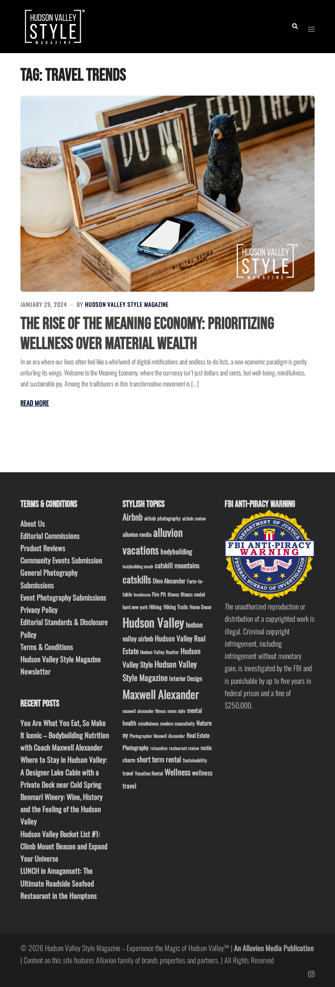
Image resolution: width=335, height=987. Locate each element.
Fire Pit (159, 594)
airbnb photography (162, 518)
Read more (34, 403)
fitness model (193, 594)
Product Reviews (42, 548)
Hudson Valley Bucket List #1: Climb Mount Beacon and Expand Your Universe (63, 846)
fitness (173, 594)
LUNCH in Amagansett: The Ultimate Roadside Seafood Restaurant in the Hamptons (58, 882)
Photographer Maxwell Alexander (157, 735)
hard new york (135, 606)
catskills (137, 579)
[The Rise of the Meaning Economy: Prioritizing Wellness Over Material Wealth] (167, 194)
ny (125, 735)
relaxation (159, 748)
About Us (32, 523)
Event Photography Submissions (63, 597)
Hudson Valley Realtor (159, 651)
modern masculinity (177, 723)
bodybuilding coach (138, 566)
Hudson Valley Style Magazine (127, 304)
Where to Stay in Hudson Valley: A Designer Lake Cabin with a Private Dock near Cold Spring (63, 771)
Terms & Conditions (46, 646)
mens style (176, 711)
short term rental (159, 759)
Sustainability (195, 760)
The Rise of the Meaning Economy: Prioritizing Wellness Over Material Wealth (147, 334)
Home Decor (201, 607)
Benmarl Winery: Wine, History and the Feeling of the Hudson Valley (61, 808)
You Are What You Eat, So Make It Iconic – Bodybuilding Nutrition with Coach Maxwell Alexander (64, 735)
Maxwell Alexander (161, 694)
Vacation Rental (149, 773)
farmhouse (142, 594)
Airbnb (133, 516)
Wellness (177, 772)
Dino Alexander (169, 580)
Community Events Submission (61, 560)
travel (128, 773)
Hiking (155, 607)
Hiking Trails (175, 607)
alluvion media (137, 534)
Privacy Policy (39, 609)
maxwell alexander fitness (144, 711)
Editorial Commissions (50, 535)
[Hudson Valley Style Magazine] (53, 25)
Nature (204, 722)
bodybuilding (176, 551)
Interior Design (185, 678)
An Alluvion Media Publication (274, 947)
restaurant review (184, 748)
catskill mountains (177, 565)
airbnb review (194, 518)
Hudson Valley (153, 622)
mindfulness (148, 723)
